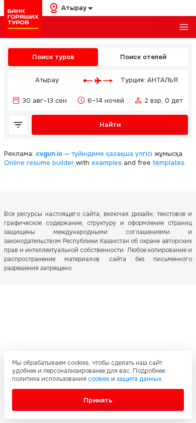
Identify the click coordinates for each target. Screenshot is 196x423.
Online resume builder (39, 162)
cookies (99, 379)
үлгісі (143, 153)
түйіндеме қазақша (102, 153)
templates (168, 162)
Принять (98, 400)
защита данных (139, 379)
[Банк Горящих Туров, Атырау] (23, 19)
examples (106, 162)
